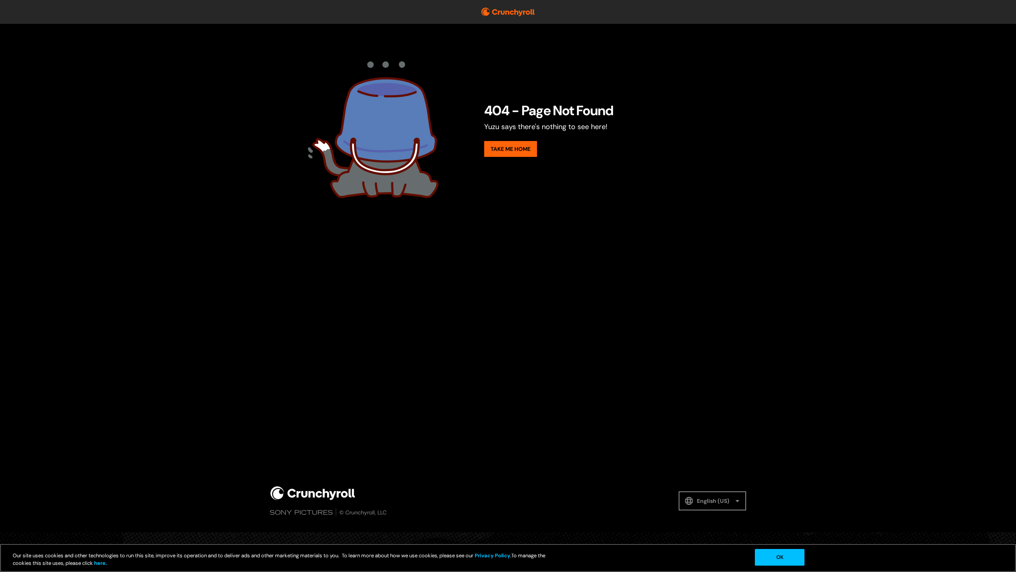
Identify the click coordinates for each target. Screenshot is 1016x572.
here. (100, 563)
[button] (712, 500)
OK (779, 557)
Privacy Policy (492, 555)
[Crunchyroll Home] (313, 493)
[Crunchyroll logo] (508, 12)
